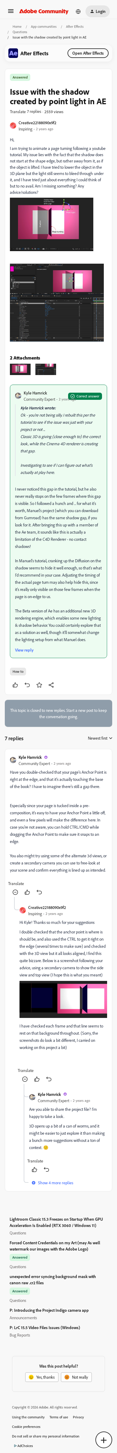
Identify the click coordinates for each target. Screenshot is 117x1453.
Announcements (23, 1317)
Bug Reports (20, 1334)
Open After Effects (88, 53)
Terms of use (59, 1417)
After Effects (75, 26)
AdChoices (25, 1445)
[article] (58, 825)
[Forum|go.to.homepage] (44, 11)
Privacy (78, 1417)
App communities (44, 26)
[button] (10, 13)
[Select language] (78, 11)
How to (18, 671)
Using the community (28, 1417)
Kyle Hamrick (35, 392)
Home (17, 26)
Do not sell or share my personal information (46, 1436)
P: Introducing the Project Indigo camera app (49, 1310)
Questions (20, 32)
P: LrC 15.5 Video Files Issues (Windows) (45, 1327)
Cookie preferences (26, 1426)
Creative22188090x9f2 (37, 122)
